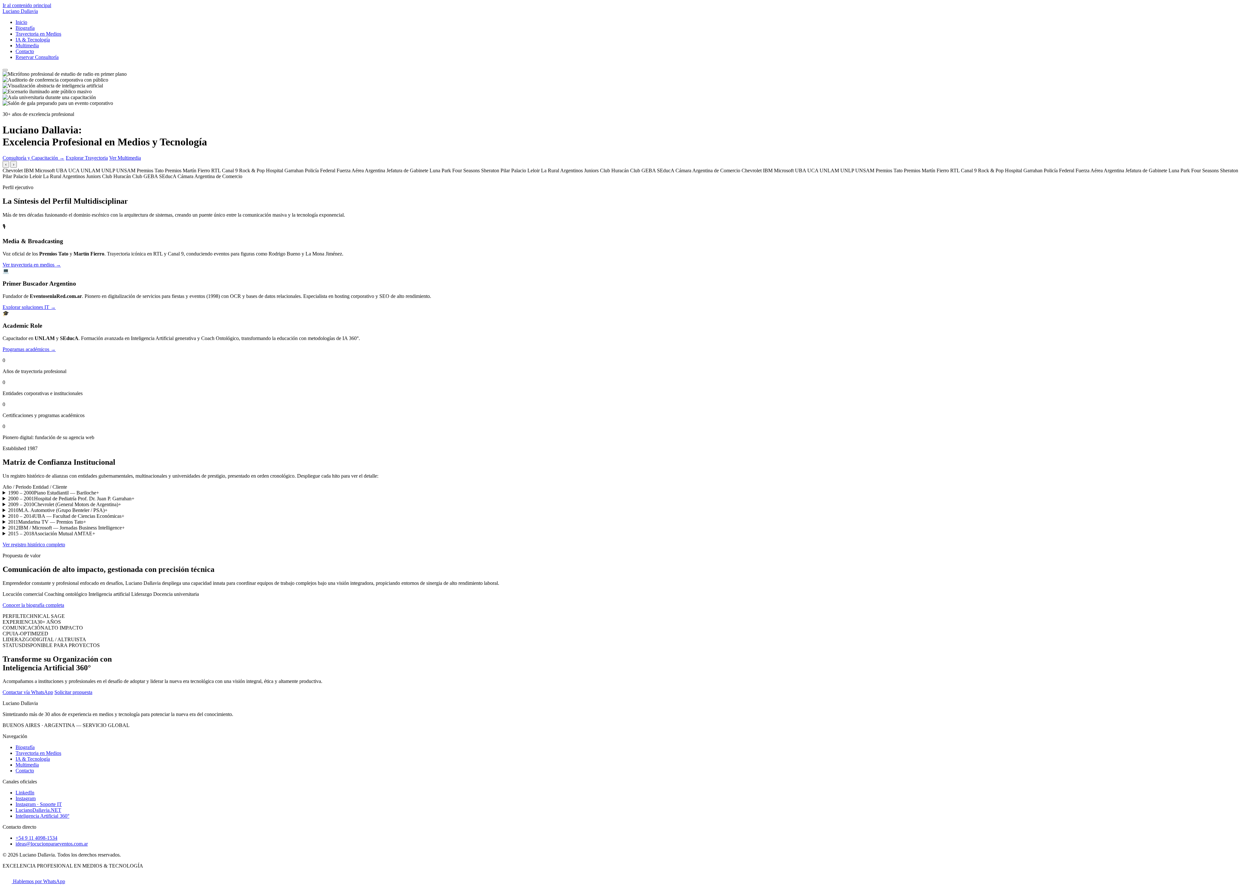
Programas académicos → (29, 349)
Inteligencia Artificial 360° (42, 816)
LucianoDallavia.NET (38, 810)
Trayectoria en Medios (38, 34)
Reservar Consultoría (37, 57)
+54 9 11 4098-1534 (36, 838)
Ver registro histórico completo (34, 544)
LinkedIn (25, 792)
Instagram (26, 798)
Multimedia (27, 45)
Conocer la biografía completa (33, 605)
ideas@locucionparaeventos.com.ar (52, 844)
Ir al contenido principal (27, 5)
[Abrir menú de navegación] (5, 70)
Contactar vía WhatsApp (28, 692)
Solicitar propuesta (73, 692)
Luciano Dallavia (20, 11)
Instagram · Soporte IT (39, 804)
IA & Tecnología (33, 39)
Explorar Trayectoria (87, 158)
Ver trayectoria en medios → (32, 264)
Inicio (21, 22)
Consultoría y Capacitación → (33, 158)
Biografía (25, 28)
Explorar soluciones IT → (29, 307)
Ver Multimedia (125, 158)
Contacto (25, 51)
